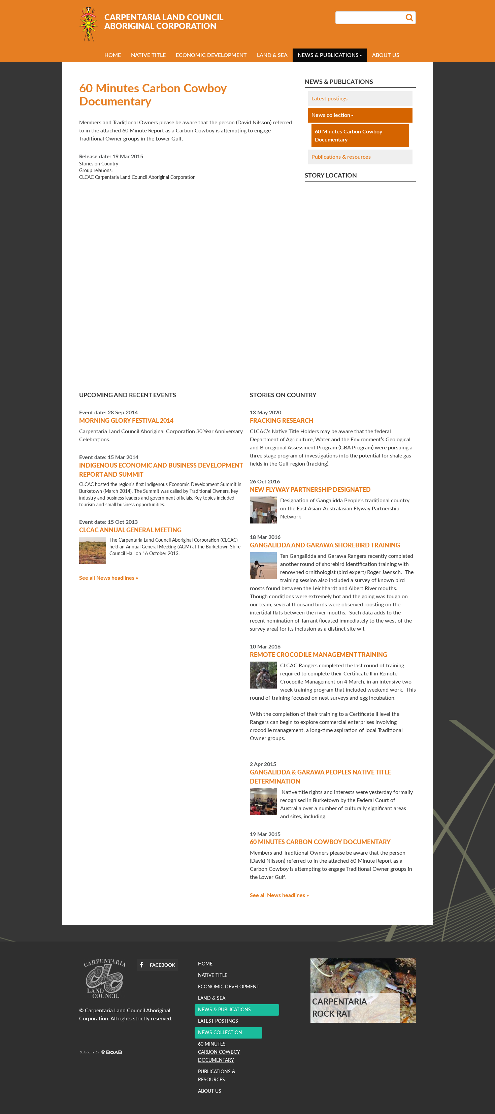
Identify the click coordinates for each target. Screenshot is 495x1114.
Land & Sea (272, 55)
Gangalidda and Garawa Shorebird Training (325, 546)
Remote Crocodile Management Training (318, 655)
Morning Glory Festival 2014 (126, 421)
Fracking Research (282, 421)
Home (112, 55)
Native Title (148, 55)
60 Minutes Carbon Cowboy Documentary (348, 135)
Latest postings (329, 98)
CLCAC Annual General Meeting (130, 531)
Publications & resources (341, 157)
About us (385, 55)
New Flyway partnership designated (310, 490)
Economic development (211, 55)
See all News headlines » (108, 578)
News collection (330, 115)
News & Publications (328, 55)
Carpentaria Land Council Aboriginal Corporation (163, 22)
